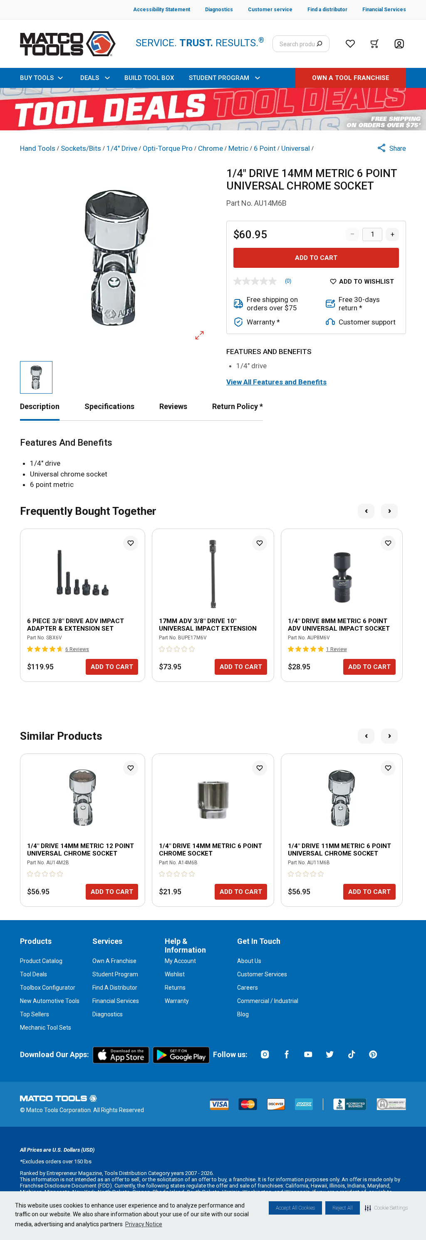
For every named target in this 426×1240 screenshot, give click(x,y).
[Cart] (374, 44)
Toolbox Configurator (47, 987)
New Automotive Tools (49, 1001)
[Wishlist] (350, 44)
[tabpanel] (213, 463)
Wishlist (175, 974)
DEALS (89, 78)
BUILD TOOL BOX (149, 78)
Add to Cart (316, 258)
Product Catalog (41, 961)
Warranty (177, 1001)
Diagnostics (107, 1014)
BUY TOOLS (37, 78)
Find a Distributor (114, 987)
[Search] (319, 43)
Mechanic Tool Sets (45, 1027)
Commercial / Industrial (267, 1001)
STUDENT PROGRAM (219, 78)
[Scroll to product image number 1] (36, 377)
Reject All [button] (342, 1208)
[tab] (39, 406)
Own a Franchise (114, 961)
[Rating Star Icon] (30, 649)
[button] (386, 1208)
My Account (180, 961)
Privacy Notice (143, 1224)
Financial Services (115, 1001)
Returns (175, 987)
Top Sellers (34, 1014)
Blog (243, 1014)
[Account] (399, 44)
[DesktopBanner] (213, 109)
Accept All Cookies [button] (295, 1208)
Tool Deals (33, 974)
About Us (249, 961)
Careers (247, 987)
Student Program (115, 974)
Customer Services (262, 974)
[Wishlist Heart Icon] (130, 543)
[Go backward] (366, 511)
